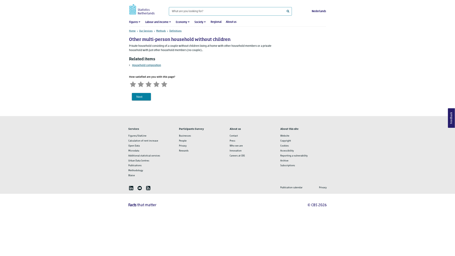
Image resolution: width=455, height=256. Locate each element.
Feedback (451, 118)
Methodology (135, 170)
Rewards (184, 151)
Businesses (185, 136)
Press (232, 141)
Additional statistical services (144, 156)
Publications (135, 165)
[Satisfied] (156, 83)
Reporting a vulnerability (294, 156)
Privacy (183, 146)
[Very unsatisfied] (133, 83)
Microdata (133, 151)
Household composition (146, 65)
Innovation (236, 151)
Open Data (134, 146)
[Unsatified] (141, 83)
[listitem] (131, 188)
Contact (234, 136)
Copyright (285, 141)
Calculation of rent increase (143, 141)
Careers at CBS (237, 156)
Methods (161, 31)
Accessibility (287, 151)
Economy (181, 22)
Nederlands (319, 11)
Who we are (236, 146)
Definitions (175, 31)
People (183, 141)
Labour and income (156, 22)
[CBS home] (145, 8)
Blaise (131, 175)
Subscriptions (287, 165)
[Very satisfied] (164, 83)
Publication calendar (291, 187)
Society (198, 22)
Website (284, 136)
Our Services (146, 31)
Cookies (284, 146)
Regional (216, 22)
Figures (133, 22)
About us (231, 22)
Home (132, 31)
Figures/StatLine (137, 136)
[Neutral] (148, 83)
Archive (284, 161)
